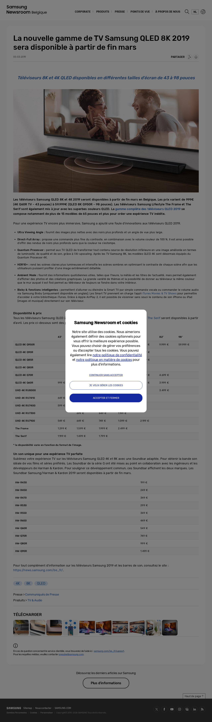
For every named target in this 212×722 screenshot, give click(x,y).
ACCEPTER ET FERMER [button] (106, 397)
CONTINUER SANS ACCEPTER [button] (106, 375)
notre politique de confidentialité (117, 355)
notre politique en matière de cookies (104, 360)
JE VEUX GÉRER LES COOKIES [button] (106, 385)
